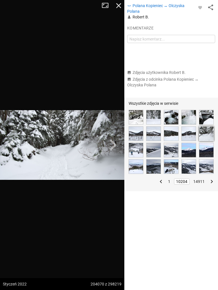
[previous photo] (11, 145)
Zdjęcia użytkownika (159, 72)
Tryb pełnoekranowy (107, 5)
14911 (199, 181)
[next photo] (113, 145)
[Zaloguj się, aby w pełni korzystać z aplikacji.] (200, 7)
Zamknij (118, 5)
